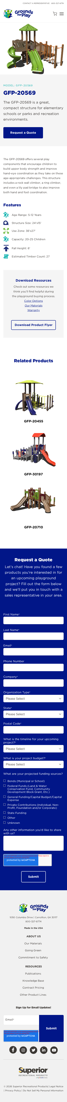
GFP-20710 (33, 527)
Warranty (33, 310)
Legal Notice (56, 1086)
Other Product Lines (33, 994)
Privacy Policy (13, 1090)
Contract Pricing (33, 987)
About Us (33, 936)
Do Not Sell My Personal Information (43, 1090)
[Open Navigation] (62, 13)
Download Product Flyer (33, 325)
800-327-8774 (57, 3)
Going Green (33, 950)
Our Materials (33, 305)
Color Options (33, 300)
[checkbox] (33, 802)
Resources (33, 966)
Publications (33, 973)
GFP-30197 (33, 474)
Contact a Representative (36, 3)
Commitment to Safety (33, 957)
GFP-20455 (33, 421)
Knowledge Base (33, 980)
